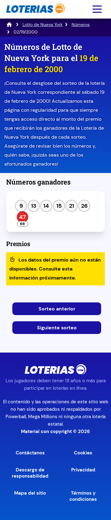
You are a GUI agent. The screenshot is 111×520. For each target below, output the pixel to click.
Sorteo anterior (57, 309)
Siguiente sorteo (57, 327)
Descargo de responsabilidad (30, 473)
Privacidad (83, 470)
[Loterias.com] (34, 16)
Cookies (83, 453)
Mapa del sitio (30, 493)
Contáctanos (30, 453)
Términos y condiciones (83, 496)
